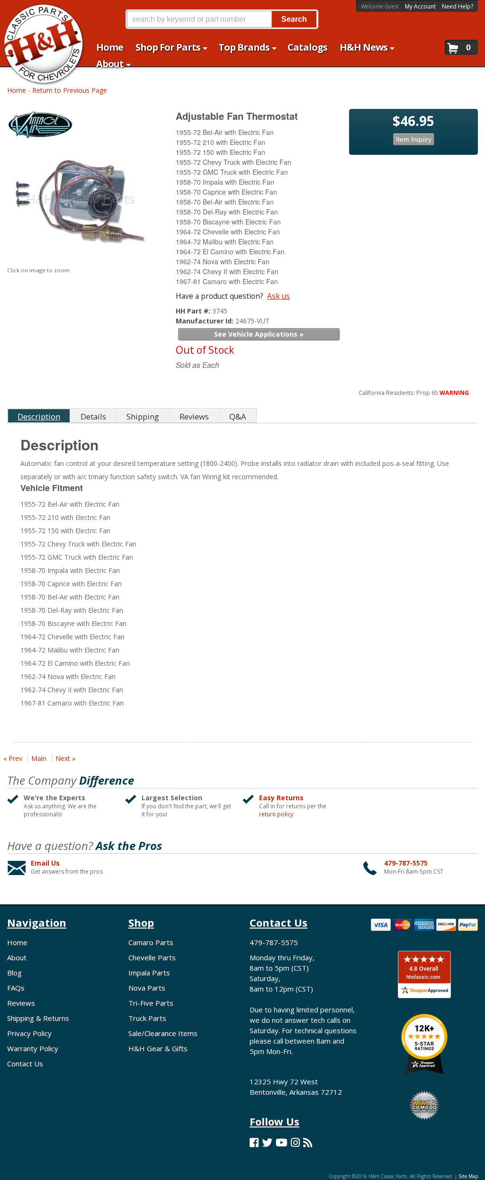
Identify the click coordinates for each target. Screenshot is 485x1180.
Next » (65, 758)
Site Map (468, 1176)
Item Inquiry (413, 139)
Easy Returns (281, 797)
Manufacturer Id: (205, 320)
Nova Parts (146, 987)
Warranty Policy (32, 1048)
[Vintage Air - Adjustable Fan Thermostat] (80, 127)
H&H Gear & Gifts (158, 1048)
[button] (221, 19)
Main (38, 758)
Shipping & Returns (38, 1018)
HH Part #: (194, 310)
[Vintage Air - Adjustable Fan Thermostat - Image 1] (79, 205)
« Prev (12, 758)
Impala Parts (149, 972)
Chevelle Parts (152, 957)
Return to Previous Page (69, 90)
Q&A (237, 416)
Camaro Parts (150, 942)
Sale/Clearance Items (163, 1033)
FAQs (16, 987)
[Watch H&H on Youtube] (281, 1142)
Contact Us (25, 1063)
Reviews (21, 1003)
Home (16, 90)
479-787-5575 (406, 862)
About (17, 957)
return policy (276, 814)
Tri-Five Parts (150, 1003)
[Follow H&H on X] (267, 1142)
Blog (14, 972)
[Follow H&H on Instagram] (295, 1142)
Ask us (278, 296)
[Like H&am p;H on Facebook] (254, 1142)
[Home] (38, 13)
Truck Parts (147, 1018)
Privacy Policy (29, 1033)
